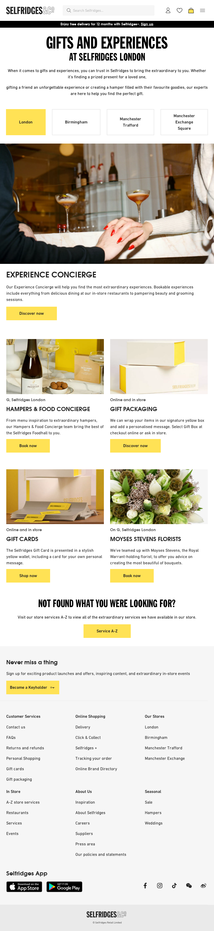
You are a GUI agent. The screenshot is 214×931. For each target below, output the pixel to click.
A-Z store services (23, 802)
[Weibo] (203, 888)
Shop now (28, 575)
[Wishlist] (179, 10)
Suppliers (84, 833)
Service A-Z (107, 630)
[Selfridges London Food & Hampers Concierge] (55, 366)
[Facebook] (145, 888)
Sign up (147, 24)
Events (12, 833)
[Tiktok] (174, 888)
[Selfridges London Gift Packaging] (159, 366)
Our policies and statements (100, 854)
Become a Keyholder (28, 687)
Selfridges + (86, 747)
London (26, 122)
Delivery (82, 727)
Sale (148, 802)
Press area (85, 843)
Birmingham (76, 122)
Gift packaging (19, 779)
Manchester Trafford (130, 122)
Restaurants (17, 812)
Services (14, 823)
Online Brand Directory (96, 768)
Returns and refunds (25, 747)
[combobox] (112, 10)
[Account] (168, 10)
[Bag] (191, 10)
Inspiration (85, 802)
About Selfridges (90, 812)
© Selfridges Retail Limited (107, 922)
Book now (28, 445)
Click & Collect (88, 737)
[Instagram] (160, 888)
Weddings (154, 823)
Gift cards (15, 768)
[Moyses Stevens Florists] (159, 496)
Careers (82, 823)
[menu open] (202, 10)
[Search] (69, 10)
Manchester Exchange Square (184, 122)
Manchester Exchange (165, 758)
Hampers (153, 812)
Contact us (15, 727)
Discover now (31, 313)
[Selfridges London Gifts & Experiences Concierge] (107, 204)
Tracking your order (93, 758)
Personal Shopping (23, 758)
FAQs (11, 737)
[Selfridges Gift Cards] (55, 496)
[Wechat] (189, 888)
